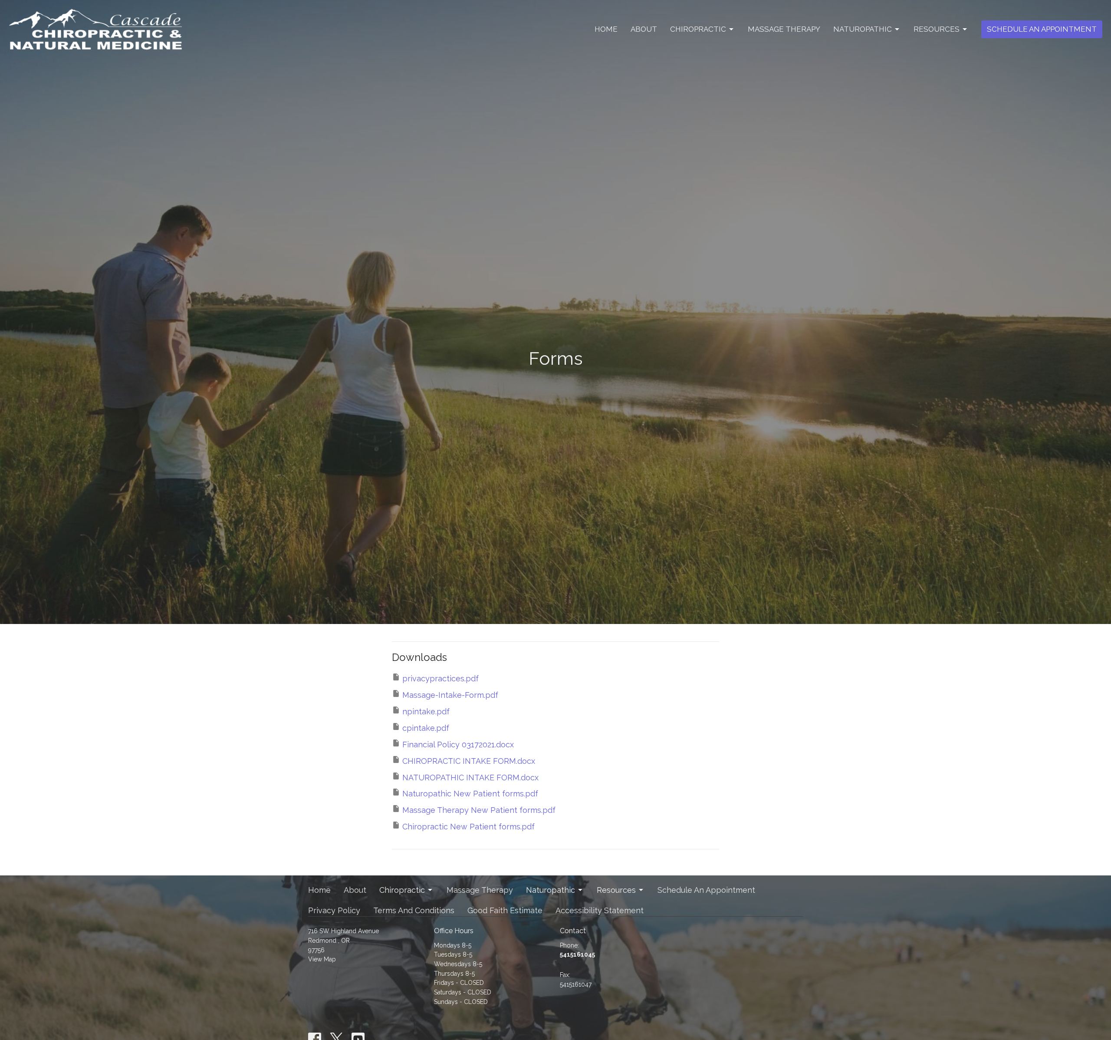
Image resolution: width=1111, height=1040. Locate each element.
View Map (322, 959)
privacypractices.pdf (440, 678)
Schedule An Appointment (1042, 29)
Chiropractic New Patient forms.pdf (468, 826)
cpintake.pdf (425, 728)
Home (606, 29)
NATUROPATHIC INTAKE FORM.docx (470, 777)
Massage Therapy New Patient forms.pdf (479, 810)
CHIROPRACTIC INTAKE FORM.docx (468, 761)
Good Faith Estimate (504, 910)
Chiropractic (698, 29)
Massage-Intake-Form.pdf (450, 695)
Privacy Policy (334, 910)
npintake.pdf (426, 711)
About (644, 29)
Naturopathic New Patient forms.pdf (470, 793)
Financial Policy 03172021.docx (458, 744)
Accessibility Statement (600, 910)
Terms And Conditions (413, 910)
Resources (937, 29)
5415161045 (577, 954)
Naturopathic (862, 29)
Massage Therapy (784, 29)
